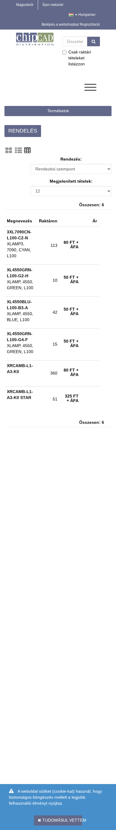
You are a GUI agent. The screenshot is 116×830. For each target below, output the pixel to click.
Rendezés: (71, 159)
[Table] (27, 150)
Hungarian (86, 15)
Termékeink (58, 110)
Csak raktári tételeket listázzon (79, 58)
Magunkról (24, 5)
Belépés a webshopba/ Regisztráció (71, 24)
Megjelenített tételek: (71, 181)
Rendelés (22, 131)
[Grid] (8, 150)
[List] (18, 150)
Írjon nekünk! (53, 5)
